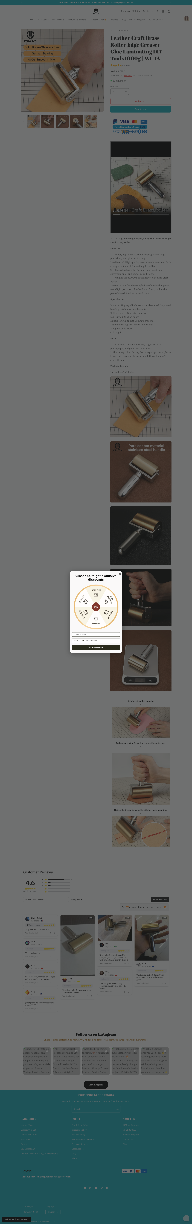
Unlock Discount (96, 647)
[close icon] (119, 573)
